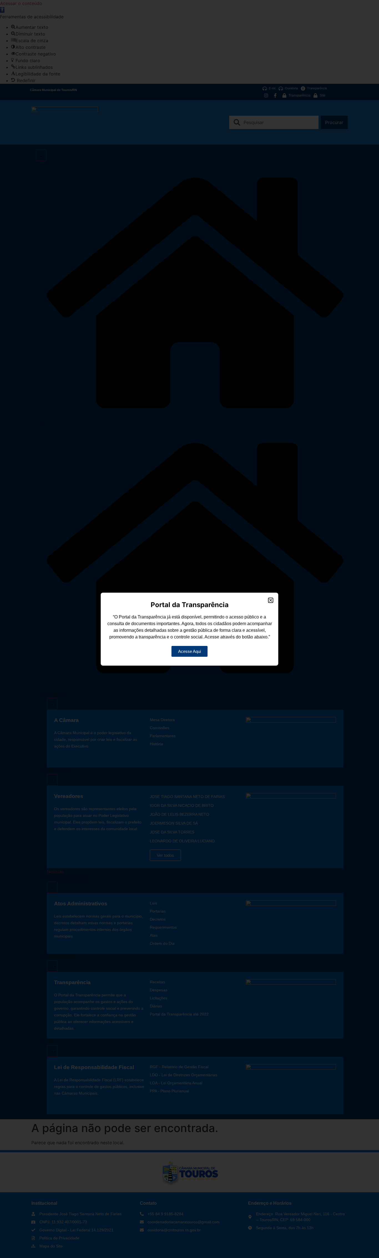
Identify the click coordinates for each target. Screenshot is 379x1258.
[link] (189, 651)
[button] (271, 600)
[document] (189, 629)
